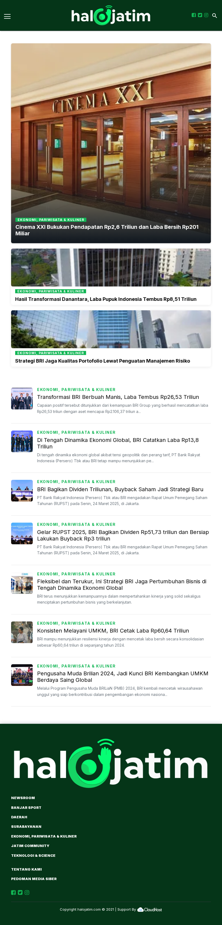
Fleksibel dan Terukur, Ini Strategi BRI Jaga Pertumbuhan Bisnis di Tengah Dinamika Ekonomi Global (121, 584)
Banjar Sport (26, 807)
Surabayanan (26, 826)
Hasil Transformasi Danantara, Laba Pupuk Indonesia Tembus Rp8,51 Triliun (106, 299)
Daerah (19, 817)
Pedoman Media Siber (34, 879)
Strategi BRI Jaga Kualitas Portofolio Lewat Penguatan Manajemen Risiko (102, 361)
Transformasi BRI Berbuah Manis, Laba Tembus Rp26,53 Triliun (118, 397)
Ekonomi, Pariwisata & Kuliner (76, 389)
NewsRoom (23, 798)
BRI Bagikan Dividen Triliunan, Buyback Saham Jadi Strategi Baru (120, 489)
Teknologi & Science (33, 855)
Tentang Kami (26, 869)
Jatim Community (30, 845)
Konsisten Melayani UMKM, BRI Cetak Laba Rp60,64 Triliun (113, 630)
